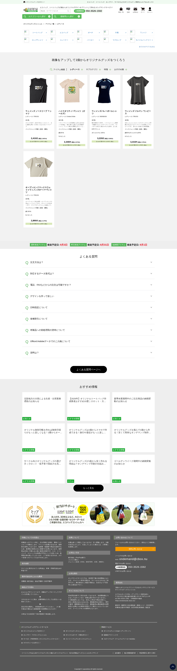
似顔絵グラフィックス (111, 639)
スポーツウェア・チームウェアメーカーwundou (119, 643)
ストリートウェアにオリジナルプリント (79, 643)
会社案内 (118, 658)
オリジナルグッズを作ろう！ (35, 2)
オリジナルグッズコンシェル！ (76, 635)
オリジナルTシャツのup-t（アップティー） (118, 635)
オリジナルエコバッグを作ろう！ (34, 635)
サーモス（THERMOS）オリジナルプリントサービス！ (41, 643)
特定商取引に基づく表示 (147, 658)
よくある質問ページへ (88, 369)
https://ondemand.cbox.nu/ (125, 601)
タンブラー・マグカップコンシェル (35, 639)
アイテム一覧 (50, 24)
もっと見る (88, 488)
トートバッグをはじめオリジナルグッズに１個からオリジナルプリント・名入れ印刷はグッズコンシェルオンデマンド (60, 658)
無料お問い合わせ (135, 549)
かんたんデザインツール (29, 592)
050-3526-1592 (94, 11)
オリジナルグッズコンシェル (32, 24)
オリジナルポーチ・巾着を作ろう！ (77, 639)
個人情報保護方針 (130, 658)
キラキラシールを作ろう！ (32, 647)
